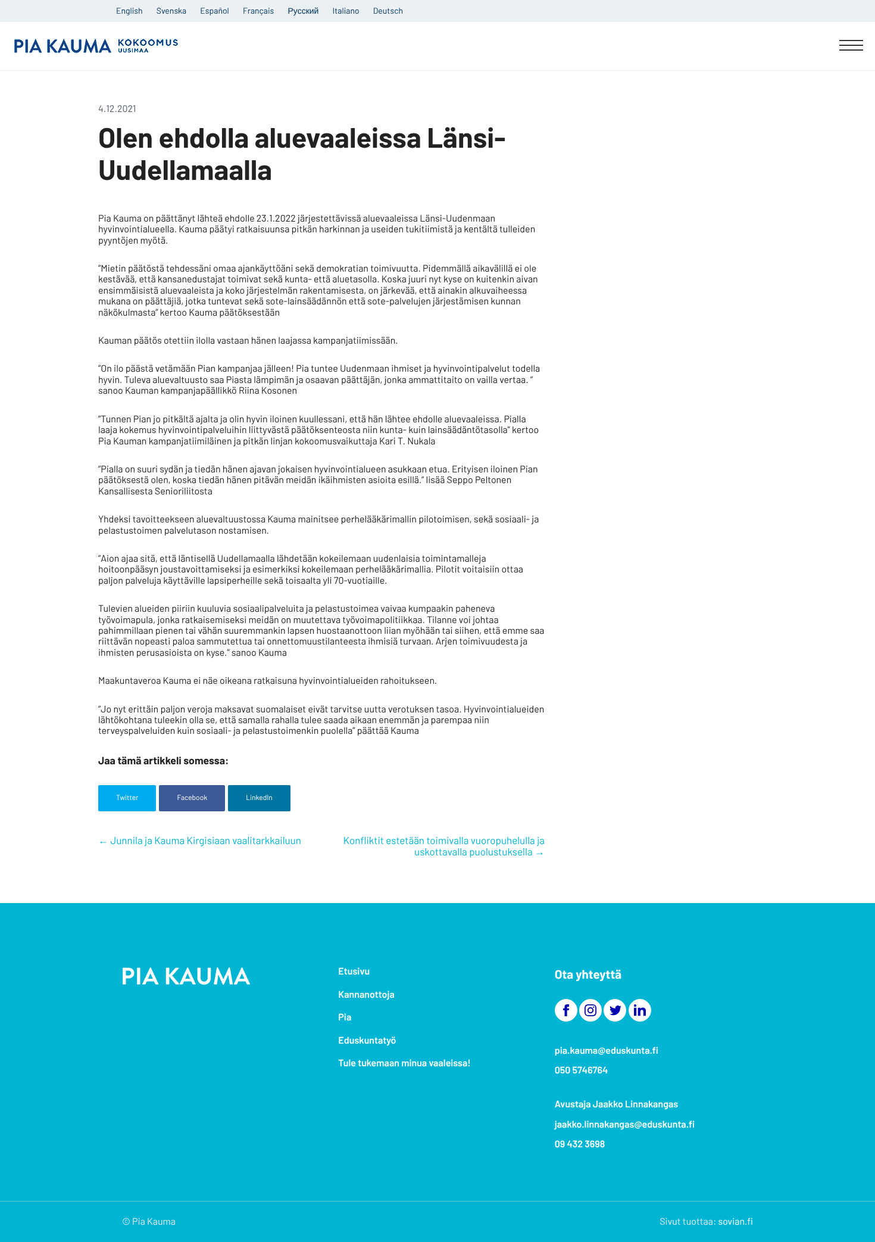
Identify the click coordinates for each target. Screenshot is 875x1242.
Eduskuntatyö (367, 1040)
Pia (344, 1017)
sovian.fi (735, 1221)
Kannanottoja (366, 994)
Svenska (171, 10)
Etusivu (354, 971)
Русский (303, 10)
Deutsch (388, 10)
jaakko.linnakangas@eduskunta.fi (625, 1124)
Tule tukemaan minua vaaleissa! (404, 1063)
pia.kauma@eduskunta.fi (606, 1050)
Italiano (346, 10)
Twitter (127, 797)
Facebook (192, 797)
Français (258, 10)
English (129, 10)
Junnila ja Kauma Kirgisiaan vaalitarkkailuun (205, 840)
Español (214, 10)
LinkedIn (259, 797)
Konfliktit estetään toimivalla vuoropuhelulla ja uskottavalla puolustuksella (444, 846)
